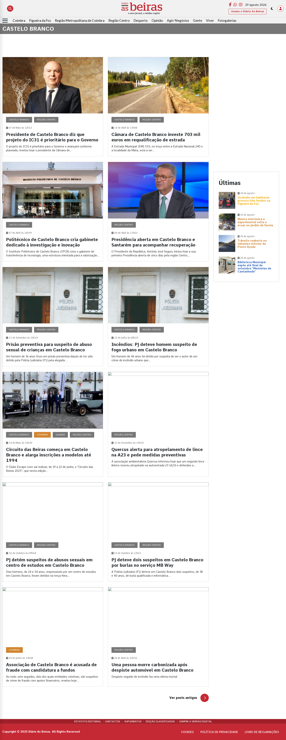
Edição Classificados (160, 721)
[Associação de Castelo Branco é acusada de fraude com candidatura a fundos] (53, 636)
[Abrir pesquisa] (10, 8)
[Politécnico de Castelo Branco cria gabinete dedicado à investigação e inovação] (53, 211)
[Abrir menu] (5, 21)
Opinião (157, 20)
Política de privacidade (219, 732)
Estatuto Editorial (87, 721)
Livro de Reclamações (262, 732)
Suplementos (133, 721)
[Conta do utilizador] (280, 8)
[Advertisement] (246, 84)
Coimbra (19, 20)
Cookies (187, 732)
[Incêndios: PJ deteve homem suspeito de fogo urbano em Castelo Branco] (158, 316)
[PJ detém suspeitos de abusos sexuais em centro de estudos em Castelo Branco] (53, 532)
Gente (197, 20)
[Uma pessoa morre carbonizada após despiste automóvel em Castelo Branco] (158, 636)
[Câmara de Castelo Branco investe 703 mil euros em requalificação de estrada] (158, 106)
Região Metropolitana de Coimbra (79, 20)
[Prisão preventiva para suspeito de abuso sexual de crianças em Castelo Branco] (53, 316)
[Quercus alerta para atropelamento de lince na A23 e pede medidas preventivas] (158, 424)
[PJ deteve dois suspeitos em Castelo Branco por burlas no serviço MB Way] (158, 532)
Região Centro (119, 20)
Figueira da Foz (40, 20)
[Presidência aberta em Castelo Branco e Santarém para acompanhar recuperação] (158, 211)
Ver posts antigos (183, 698)
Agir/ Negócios (178, 20)
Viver (210, 20)
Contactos (112, 721)
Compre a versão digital (195, 721)
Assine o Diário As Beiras (247, 11)
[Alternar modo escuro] (272, 8)
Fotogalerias (227, 20)
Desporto (141, 20)
